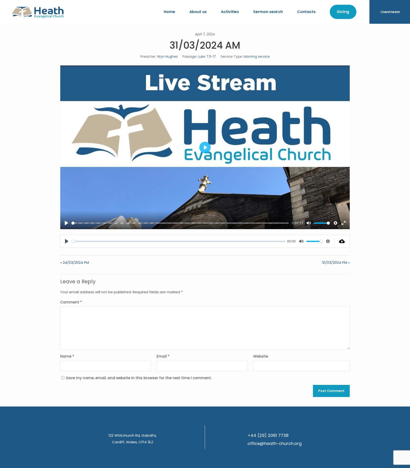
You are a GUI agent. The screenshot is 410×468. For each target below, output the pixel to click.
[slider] (180, 223)
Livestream (390, 11)
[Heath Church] (38, 12)
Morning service (257, 56)
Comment (71, 302)
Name (67, 356)
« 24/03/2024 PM (74, 262)
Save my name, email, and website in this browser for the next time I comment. (139, 377)
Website (260, 356)
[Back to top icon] (387, 458)
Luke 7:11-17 (207, 56)
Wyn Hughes (167, 56)
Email (163, 356)
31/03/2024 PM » (336, 262)
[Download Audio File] (342, 241)
